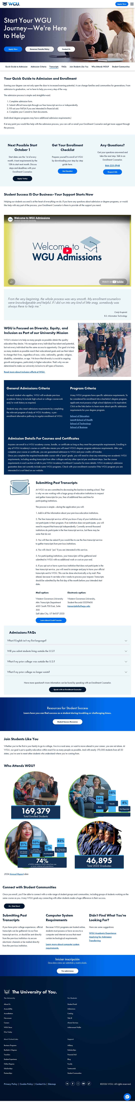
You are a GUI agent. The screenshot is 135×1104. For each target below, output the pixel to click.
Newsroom (7, 1018)
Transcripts (53, 66)
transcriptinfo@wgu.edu (79, 606)
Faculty (70, 1064)
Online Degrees (9, 1064)
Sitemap (52, 1083)
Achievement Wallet (74, 1027)
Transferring (95, 940)
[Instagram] (78, 1084)
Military (70, 1045)
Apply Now (121, 4)
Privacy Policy (10, 1083)
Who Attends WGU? (100, 66)
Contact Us (40, 1083)
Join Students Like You (79, 66)
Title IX (70, 1018)
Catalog (70, 1013)
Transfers (7, 1054)
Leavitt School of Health (81, 419)
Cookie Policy (26, 1083)
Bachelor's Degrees (10, 1050)
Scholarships (8, 1068)
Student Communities (121, 66)
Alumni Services (73, 1023)
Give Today (8, 1032)
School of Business (78, 427)
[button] (127, 1097)
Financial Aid (72, 1054)
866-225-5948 (112, 165)
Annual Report (17, 873)
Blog (69, 1059)
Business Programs (10, 1045)
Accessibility (8, 1009)
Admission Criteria (38, 66)
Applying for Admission (100, 936)
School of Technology (80, 423)
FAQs (64, 66)
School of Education (79, 416)
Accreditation (8, 1013)
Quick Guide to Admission (16, 66)
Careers (6, 1023)
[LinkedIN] (67, 1084)
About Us (7, 1004)
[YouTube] (83, 1084)
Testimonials (72, 1068)
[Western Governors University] (11, 4)
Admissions (71, 1009)
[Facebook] (72, 1084)
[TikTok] (88, 1084)
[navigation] (132, 4)
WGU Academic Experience (102, 933)
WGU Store (8, 1027)
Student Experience (10, 1059)
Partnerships (8, 1073)
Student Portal (72, 1004)
